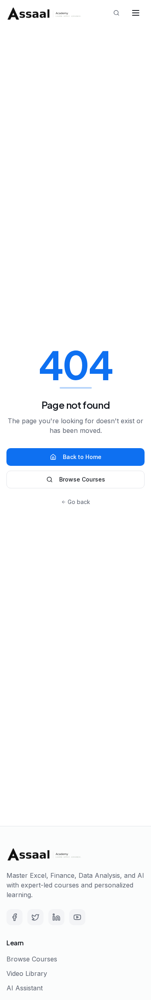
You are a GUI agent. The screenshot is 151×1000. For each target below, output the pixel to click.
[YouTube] (77, 917)
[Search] (116, 13)
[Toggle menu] (136, 13)
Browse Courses (82, 479)
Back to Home (82, 456)
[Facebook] (14, 917)
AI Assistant (24, 988)
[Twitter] (35, 917)
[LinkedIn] (56, 917)
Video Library (26, 973)
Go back (79, 501)
